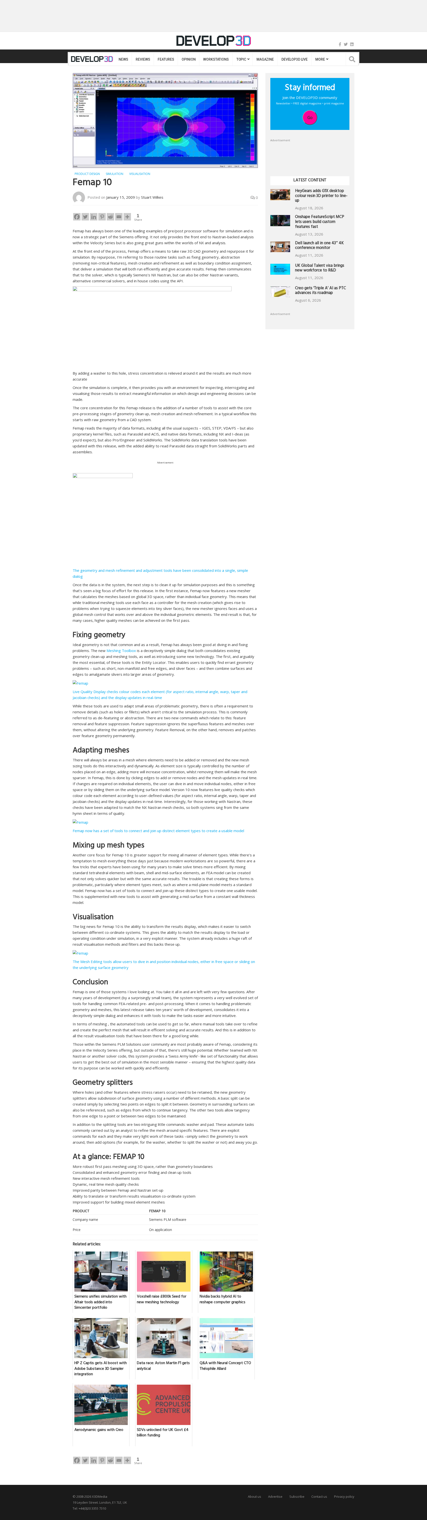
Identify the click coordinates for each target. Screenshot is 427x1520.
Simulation (114, 174)
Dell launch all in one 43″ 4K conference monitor (319, 246)
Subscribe (296, 1496)
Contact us (319, 1496)
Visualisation (139, 174)
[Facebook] (340, 44)
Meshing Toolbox (122, 650)
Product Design (87, 174)
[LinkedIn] (351, 44)
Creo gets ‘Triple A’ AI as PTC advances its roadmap (320, 291)
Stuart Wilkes (152, 197)
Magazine (265, 59)
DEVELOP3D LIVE (294, 59)
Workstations (216, 59)
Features (166, 59)
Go (310, 117)
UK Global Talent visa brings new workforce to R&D (319, 268)
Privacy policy (344, 1496)
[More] (127, 216)
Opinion (188, 59)
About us (254, 1496)
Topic (241, 59)
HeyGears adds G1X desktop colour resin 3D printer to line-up (321, 196)
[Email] (119, 216)
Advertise (275, 1496)
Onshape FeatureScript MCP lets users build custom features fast (319, 222)
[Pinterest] (102, 216)
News (123, 59)
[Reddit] (110, 216)
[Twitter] (345, 44)
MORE (320, 59)
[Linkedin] (93, 216)
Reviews (143, 59)
